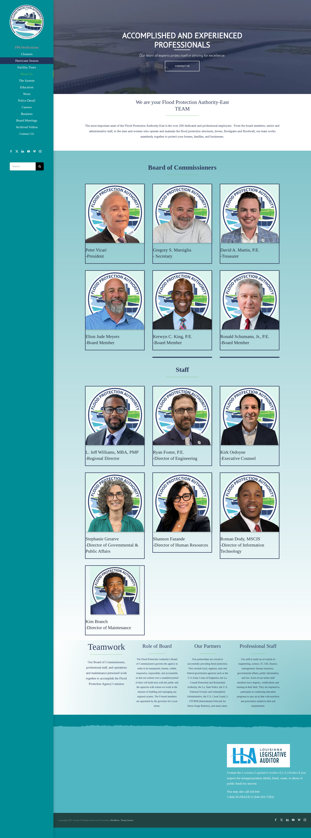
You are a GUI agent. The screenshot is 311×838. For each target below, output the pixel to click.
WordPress (114, 820)
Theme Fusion (127, 820)
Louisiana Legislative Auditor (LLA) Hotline (270, 772)
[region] (182, 47)
